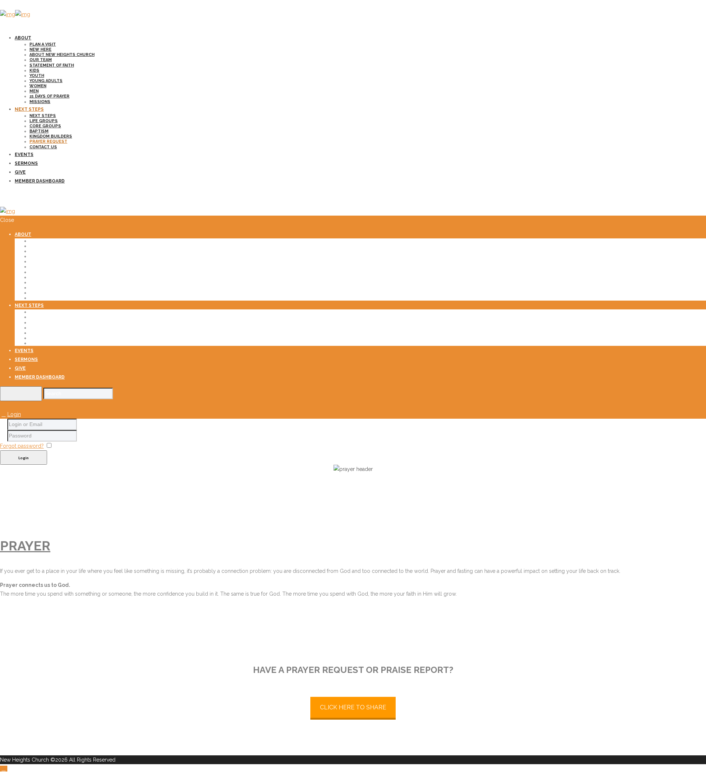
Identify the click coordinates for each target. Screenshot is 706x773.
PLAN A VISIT (42, 44)
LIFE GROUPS (43, 120)
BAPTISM (39, 131)
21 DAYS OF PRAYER (49, 96)
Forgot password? (22, 446)
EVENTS (24, 154)
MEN (34, 91)
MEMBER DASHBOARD (40, 181)
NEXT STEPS (29, 109)
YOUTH (36, 75)
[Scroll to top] (3, 769)
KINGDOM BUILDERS (50, 136)
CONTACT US (43, 147)
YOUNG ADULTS (46, 80)
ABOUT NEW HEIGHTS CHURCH (62, 54)
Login (14, 414)
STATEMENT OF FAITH (51, 65)
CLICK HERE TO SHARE (353, 707)
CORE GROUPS (45, 126)
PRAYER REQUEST (48, 141)
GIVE (20, 172)
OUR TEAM (40, 59)
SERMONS (26, 163)
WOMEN (37, 86)
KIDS (34, 70)
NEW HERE (40, 49)
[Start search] (21, 393)
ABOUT (23, 37)
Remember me (72, 446)
